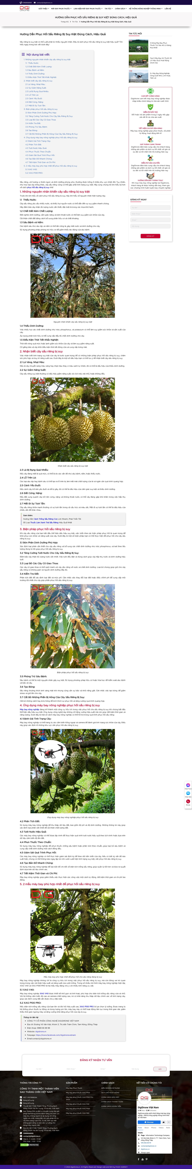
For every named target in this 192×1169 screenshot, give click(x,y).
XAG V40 (44, 993)
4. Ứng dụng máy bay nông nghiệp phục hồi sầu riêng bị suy (50, 137)
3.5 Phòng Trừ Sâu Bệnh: (36, 127)
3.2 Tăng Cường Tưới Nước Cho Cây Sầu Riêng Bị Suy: (49, 116)
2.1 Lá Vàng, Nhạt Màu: (35, 84)
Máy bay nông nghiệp (29, 709)
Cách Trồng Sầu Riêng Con (46, 519)
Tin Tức (75, 22)
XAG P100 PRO (87, 1006)
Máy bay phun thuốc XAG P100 (78, 1093)
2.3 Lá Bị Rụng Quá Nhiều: (37, 91)
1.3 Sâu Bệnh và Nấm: (34, 70)
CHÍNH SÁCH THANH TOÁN (112, 1102)
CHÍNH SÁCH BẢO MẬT (110, 1097)
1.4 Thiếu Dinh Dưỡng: (35, 73)
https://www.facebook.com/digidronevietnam (56, 1035)
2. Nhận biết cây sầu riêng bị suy (38, 80)
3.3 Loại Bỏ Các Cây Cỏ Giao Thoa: (40, 119)
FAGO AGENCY (122, 1167)
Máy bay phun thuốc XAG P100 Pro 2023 (79, 1098)
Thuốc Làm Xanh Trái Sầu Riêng (44, 522)
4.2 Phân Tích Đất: (33, 144)
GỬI (160, 1069)
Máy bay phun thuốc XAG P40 (77, 1104)
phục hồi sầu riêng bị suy (38, 187)
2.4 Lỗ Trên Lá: (32, 95)
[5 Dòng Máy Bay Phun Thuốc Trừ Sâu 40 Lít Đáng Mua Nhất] (138, 45)
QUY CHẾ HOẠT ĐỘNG (110, 1093)
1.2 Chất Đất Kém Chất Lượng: (38, 66)
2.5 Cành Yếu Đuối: (33, 98)
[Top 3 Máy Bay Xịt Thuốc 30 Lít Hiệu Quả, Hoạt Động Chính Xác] (138, 61)
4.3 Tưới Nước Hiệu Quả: (36, 148)
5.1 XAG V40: (31, 169)
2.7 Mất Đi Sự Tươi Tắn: (35, 105)
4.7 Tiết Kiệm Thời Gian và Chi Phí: (40, 162)
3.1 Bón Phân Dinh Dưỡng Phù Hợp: (41, 112)
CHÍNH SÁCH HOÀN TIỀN (111, 1106)
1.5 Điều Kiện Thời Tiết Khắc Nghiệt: (41, 77)
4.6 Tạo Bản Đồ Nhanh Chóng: (38, 158)
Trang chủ (65, 22)
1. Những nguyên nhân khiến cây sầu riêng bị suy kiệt (47, 59)
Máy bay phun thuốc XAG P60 (77, 1113)
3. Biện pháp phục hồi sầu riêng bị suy (40, 109)
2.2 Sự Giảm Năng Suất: (35, 88)
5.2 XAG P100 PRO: (34, 173)
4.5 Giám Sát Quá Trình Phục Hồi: (40, 155)
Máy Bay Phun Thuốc (74, 1088)
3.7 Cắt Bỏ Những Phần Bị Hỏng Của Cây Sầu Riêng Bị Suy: (51, 134)
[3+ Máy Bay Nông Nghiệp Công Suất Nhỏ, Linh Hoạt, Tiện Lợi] (138, 76)
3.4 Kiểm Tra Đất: (33, 123)
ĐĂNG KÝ (150, 236)
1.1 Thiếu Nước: (32, 63)
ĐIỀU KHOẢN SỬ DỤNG (110, 1088)
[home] (24, 8)
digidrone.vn (40, 1031)
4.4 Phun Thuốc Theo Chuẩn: (38, 151)
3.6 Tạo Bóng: (31, 130)
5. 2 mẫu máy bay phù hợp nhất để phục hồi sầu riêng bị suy (50, 166)
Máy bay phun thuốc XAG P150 (78, 1109)
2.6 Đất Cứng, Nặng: (34, 102)
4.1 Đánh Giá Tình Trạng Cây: (38, 141)
